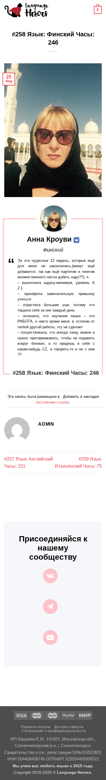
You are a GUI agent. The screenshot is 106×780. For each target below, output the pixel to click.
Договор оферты (69, 727)
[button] (56, 10)
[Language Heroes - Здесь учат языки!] (26, 10)
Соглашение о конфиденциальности (53, 731)
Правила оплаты (36, 727)
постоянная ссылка (52, 402)
